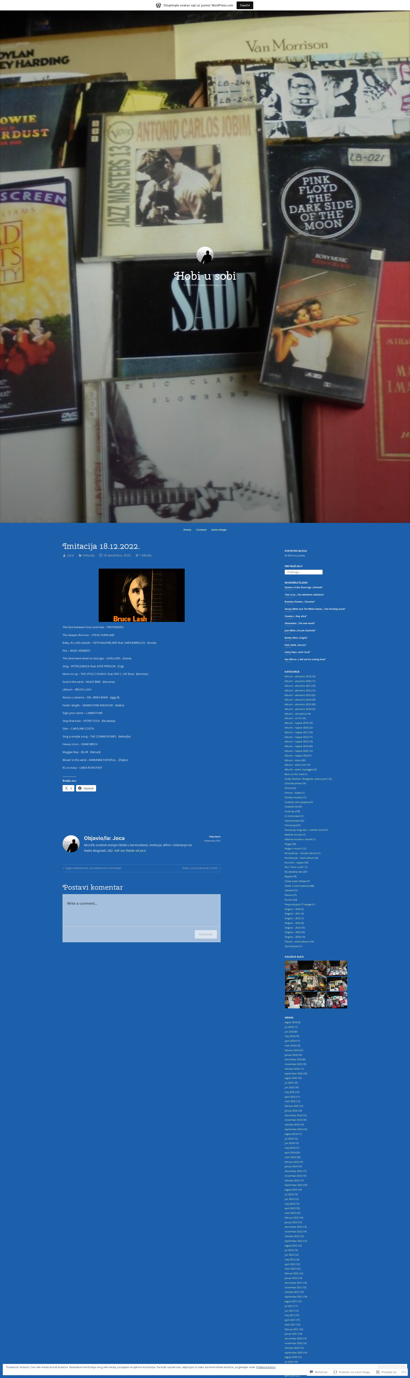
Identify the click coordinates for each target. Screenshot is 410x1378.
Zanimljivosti (292, 946)
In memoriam (292, 816)
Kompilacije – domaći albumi (301, 853)
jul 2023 (289, 1194)
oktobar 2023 (292, 1180)
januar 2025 (291, 1110)
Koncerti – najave (294, 862)
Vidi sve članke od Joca (130, 850)
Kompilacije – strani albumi (300, 857)
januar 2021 (291, 1333)
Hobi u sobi (205, 275)
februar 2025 (292, 1105)
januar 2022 (291, 1278)
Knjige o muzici (293, 848)
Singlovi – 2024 (292, 927)
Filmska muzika (293, 797)
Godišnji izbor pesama (297, 802)
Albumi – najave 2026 (296, 755)
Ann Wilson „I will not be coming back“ (305, 659)
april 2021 (290, 1319)
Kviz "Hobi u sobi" (294, 867)
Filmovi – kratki (293, 792)
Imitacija (88, 555)
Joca (70, 555)
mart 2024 (290, 1157)
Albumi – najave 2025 (296, 750)
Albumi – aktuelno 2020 (298, 681)
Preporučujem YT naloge (298, 904)
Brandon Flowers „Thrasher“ (300, 601)
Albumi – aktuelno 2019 (298, 676)
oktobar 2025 (292, 1068)
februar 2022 (292, 1273)
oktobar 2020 (292, 1347)
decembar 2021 (293, 1282)
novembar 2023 (293, 1175)
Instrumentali (292, 820)
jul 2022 (289, 1250)
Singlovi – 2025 (292, 932)
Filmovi (289, 788)
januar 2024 (291, 1166)
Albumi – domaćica (295, 713)
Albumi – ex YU (293, 718)
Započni (245, 5)
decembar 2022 (293, 1226)
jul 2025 (289, 1082)
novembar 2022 (293, 1231)
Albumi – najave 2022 (296, 737)
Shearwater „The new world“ (300, 623)
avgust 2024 (291, 1133)
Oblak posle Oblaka (295, 881)
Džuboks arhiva (293, 783)
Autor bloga (219, 529)
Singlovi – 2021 (292, 913)
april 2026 (290, 1040)
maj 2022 (290, 1259)
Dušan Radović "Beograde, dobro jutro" (306, 778)
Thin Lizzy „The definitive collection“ (304, 594)
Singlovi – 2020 (292, 909)
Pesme (288, 895)
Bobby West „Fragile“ (296, 637)
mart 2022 (290, 1268)
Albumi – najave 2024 (296, 746)
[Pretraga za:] (303, 571)
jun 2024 (289, 1143)
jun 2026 (289, 1031)
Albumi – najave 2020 (296, 727)
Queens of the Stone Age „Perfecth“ (304, 587)
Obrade (289, 890)
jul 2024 (289, 1138)
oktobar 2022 (292, 1236)
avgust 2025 (291, 1078)
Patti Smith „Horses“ (295, 645)
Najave (288, 876)
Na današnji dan (294, 871)
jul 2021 (289, 1306)
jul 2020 (289, 1361)
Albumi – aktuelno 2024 (298, 699)
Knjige (288, 844)
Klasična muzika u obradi (298, 839)
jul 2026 (289, 1026)
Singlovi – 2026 (292, 936)
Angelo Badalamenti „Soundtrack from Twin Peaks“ (92, 868)
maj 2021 (290, 1315)
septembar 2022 (294, 1240)
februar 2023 (292, 1217)
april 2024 (290, 1152)
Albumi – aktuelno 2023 (298, 695)
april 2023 (290, 1208)
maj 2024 (290, 1147)
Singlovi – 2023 (292, 923)
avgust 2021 (291, 1301)
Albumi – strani (293, 760)
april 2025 (290, 1096)
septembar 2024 (294, 1129)
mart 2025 (290, 1101)
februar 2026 (292, 1050)
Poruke (289, 899)
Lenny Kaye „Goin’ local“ (297, 652)
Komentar (205, 934)
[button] (305, 976)
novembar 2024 (293, 1119)
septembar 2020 (294, 1352)
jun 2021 (289, 1310)
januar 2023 (291, 1222)
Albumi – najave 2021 (296, 732)
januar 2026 (291, 1054)
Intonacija (290, 825)
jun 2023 (289, 1199)
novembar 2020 (293, 1343)
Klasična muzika (293, 834)
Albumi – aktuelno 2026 (298, 709)
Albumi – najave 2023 (296, 741)
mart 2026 (290, 1045)
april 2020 (290, 1375)
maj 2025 (290, 1092)
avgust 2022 (291, 1245)
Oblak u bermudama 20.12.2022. (200, 868)
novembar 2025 (293, 1064)
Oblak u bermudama (296, 885)
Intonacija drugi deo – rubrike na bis (305, 829)
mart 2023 (290, 1212)
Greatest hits (292, 806)
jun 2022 (289, 1254)
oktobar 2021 (292, 1291)
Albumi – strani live (295, 764)
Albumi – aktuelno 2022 (298, 690)
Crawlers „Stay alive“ (296, 616)
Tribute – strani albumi (297, 941)
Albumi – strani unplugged (299, 769)
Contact (201, 529)
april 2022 (290, 1264)
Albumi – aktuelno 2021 (298, 685)
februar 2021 (292, 1329)
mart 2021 (290, 1324)
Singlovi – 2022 (292, 918)
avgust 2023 (291, 1189)
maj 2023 (290, 1203)
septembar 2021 (294, 1296)
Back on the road (294, 774)
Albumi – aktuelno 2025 (298, 704)
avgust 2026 (291, 1022)
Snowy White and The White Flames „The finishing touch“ (315, 609)
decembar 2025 (293, 1059)
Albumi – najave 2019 (296, 722)
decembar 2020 (293, 1338)
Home (187, 529)
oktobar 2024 (292, 1124)
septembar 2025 (294, 1073)
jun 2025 (289, 1087)
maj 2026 (290, 1036)
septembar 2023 (294, 1184)
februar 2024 (292, 1161)
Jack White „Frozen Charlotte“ (300, 630)
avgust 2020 (291, 1357)
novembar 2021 (293, 1287)
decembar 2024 (293, 1115)
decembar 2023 (293, 1171)
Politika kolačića (265, 1367)
